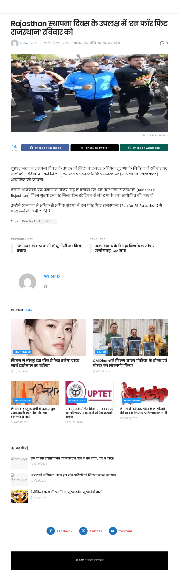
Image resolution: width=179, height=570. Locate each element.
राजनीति (90, 43)
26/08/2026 (102, 371)
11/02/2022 (39, 480)
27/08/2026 (20, 371)
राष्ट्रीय (115, 43)
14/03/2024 (39, 497)
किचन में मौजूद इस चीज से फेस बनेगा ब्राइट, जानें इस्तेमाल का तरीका (45, 363)
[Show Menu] (166, 6)
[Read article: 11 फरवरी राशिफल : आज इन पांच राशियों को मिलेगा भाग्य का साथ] (19, 479)
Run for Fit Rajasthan (38, 221)
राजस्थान (103, 43)
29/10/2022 (40, 464)
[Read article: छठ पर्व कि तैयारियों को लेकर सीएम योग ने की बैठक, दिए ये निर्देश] (19, 463)
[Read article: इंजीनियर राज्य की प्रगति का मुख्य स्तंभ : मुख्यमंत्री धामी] (19, 496)
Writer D (30, 43)
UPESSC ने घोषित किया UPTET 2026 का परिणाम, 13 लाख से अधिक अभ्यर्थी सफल (89, 413)
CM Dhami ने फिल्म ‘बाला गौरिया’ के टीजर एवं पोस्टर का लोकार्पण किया (130, 363)
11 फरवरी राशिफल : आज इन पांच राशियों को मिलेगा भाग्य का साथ (73, 475)
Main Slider (74, 43)
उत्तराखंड (101, 352)
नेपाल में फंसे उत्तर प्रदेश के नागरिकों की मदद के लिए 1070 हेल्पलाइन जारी (143, 411)
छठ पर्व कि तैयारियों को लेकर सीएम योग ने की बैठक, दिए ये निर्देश (72, 458)
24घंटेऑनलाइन (94, 560)
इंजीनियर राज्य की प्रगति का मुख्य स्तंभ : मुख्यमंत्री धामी (66, 492)
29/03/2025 (52, 43)
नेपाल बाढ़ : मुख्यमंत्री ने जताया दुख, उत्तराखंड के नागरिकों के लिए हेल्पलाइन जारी (33, 413)
